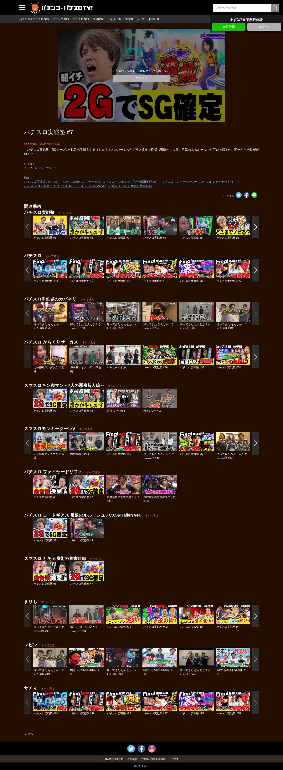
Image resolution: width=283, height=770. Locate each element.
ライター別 (114, 19)
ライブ (141, 19)
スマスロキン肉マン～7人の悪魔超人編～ (130, 181)
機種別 (129, 19)
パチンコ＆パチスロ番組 (34, 19)
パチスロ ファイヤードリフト (219, 181)
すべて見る (65, 212)
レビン (39, 168)
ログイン (264, 26)
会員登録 (229, 26)
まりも (28, 168)
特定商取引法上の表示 (153, 758)
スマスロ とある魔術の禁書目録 (130, 186)
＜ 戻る (28, 734)
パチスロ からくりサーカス (81, 181)
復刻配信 (98, 19)
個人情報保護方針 (114, 758)
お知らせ (154, 19)
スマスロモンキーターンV (179, 181)
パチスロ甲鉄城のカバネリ (42, 181)
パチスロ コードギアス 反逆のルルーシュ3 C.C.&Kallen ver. (65, 186)
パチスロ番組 (81, 19)
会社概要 (173, 758)
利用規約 (132, 758)
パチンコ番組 (61, 19)
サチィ (50, 168)
